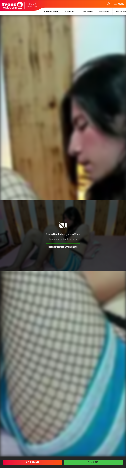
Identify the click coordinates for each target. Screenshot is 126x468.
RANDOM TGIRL (51, 11)
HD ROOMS (104, 11)
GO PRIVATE (33, 462)
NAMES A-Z (70, 11)
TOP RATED (87, 11)
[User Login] (108, 3)
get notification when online (63, 246)
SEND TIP (93, 462)
